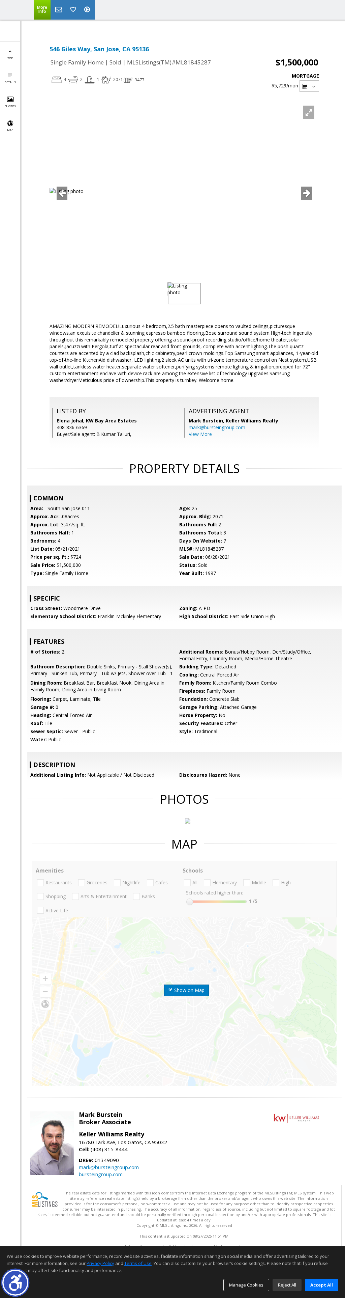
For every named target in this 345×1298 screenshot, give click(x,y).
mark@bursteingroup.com (217, 427)
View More (200, 434)
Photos (10, 106)
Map (10, 130)
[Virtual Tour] (88, 10)
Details (10, 82)
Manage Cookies (246, 1285)
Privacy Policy (100, 1263)
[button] (15, 1283)
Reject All (287, 1285)
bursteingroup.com (101, 1174)
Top (10, 58)
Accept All (321, 1285)
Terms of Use (138, 1263)
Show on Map (189, 990)
